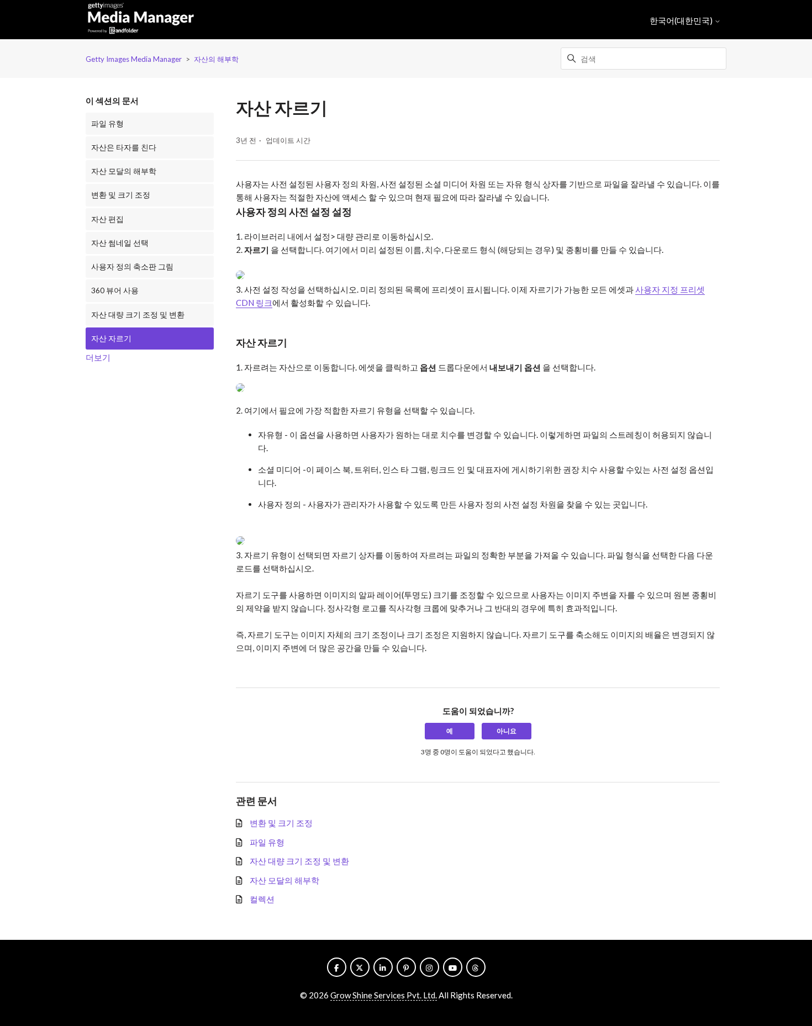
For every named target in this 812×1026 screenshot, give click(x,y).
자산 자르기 (111, 338)
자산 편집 (107, 219)
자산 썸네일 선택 (120, 243)
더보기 (98, 357)
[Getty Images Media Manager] (141, 20)
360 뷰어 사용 (115, 290)
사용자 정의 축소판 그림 (132, 266)
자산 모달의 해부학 (123, 171)
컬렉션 (262, 899)
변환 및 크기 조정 (120, 195)
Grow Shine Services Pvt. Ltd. (383, 995)
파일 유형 (107, 123)
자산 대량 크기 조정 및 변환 (137, 314)
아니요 (506, 731)
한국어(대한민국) (682, 20)
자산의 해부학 (216, 59)
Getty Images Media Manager (134, 59)
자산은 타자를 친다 (123, 147)
